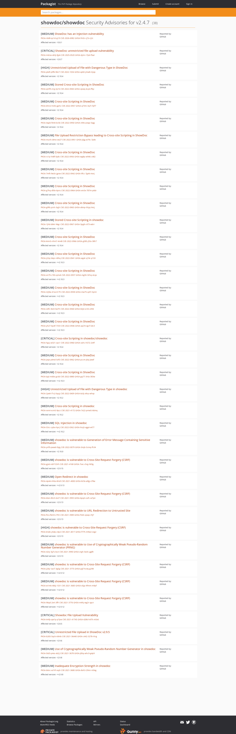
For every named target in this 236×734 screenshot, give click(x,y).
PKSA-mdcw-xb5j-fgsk (51, 55)
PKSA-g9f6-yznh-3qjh (50, 207)
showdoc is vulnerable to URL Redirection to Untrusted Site (92, 510)
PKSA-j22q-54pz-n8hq (51, 258)
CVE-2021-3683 (68, 585)
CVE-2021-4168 (66, 464)
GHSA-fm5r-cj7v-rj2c (84, 38)
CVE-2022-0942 (68, 173)
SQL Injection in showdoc (71, 423)
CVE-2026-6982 (67, 38)
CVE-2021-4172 (68, 410)
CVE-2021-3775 (67, 568)
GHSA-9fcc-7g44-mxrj (85, 173)
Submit (155, 4)
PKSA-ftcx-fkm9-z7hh (50, 515)
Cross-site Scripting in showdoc (75, 406)
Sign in (189, 4)
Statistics (71, 721)
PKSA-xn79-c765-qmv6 (51, 275)
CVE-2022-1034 (67, 72)
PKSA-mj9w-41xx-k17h (51, 292)
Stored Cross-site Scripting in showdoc (79, 220)
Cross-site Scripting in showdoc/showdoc (81, 338)
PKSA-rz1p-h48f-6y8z (50, 156)
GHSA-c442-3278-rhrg (87, 636)
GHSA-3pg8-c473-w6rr (85, 224)
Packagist (48, 4)
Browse (142, 4)
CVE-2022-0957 (68, 106)
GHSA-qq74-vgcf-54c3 (85, 325)
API (94, 721)
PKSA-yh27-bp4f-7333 (51, 325)
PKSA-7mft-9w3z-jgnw (51, 173)
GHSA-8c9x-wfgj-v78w (85, 481)
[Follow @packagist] (188, 722)
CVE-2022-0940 (67, 309)
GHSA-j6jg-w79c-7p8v (86, 139)
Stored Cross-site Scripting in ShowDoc (79, 84)
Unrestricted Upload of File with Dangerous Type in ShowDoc (89, 67)
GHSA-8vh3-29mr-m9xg (85, 670)
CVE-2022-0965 (67, 207)
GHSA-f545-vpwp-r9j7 (84, 515)
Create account (172, 4)
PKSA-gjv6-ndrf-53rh (50, 464)
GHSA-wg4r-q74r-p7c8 (85, 258)
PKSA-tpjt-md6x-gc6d (50, 376)
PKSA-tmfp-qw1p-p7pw (51, 619)
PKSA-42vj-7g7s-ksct (50, 551)
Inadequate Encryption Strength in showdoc (82, 666)
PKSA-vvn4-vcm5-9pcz (51, 410)
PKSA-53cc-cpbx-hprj (50, 427)
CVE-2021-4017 (68, 532)
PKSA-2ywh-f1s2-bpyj (50, 393)
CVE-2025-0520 (68, 55)
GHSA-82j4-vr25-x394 (84, 309)
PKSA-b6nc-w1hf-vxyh (51, 670)
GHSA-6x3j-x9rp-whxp (85, 393)
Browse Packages (74, 724)
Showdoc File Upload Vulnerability (76, 615)
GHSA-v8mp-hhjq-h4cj (85, 207)
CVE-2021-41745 (70, 619)
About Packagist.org (49, 721)
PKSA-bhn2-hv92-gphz (51, 106)
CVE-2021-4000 (68, 481)
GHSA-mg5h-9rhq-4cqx (86, 275)
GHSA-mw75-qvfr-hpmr (86, 292)
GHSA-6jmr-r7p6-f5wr (85, 55)
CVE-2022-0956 (67, 156)
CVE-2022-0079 (68, 447)
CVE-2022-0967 (67, 224)
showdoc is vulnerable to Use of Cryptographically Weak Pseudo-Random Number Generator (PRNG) (94, 546)
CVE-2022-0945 (67, 89)
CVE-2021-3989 (67, 515)
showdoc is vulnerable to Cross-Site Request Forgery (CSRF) (92, 460)
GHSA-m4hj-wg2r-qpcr (83, 602)
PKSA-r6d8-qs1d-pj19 (50, 38)
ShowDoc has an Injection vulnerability (79, 34)
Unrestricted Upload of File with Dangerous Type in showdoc (88, 389)
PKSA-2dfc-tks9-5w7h (50, 309)
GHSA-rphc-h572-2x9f (85, 342)
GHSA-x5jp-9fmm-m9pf (86, 585)
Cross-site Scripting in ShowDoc (75, 101)
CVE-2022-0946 (68, 325)
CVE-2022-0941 (68, 258)
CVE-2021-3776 (66, 602)
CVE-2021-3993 (67, 498)
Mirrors (96, 724)
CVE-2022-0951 (69, 139)
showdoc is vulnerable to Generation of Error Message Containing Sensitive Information (95, 441)
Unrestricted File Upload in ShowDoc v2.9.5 (82, 632)
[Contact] (182, 722)
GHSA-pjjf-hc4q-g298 (84, 568)
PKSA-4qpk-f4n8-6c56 (50, 122)
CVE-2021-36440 (69, 636)
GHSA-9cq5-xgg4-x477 (84, 427)
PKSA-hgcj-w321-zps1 (50, 342)
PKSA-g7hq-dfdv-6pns (51, 190)
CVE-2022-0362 (67, 427)
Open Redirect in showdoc (71, 477)
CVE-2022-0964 (68, 190)
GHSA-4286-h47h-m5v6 (88, 619)
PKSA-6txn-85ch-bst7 (50, 498)
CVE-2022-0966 (69, 241)
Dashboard (125, 724)
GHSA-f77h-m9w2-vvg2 (86, 532)
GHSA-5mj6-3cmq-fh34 (85, 447)
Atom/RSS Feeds (47, 724)
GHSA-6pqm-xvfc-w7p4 (84, 498)
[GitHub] (194, 722)
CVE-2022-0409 (67, 393)
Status (123, 721)
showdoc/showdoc (63, 22)
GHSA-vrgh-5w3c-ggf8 (83, 551)
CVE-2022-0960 (67, 342)
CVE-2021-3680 (68, 670)
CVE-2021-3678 (67, 653)
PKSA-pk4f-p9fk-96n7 (50, 72)
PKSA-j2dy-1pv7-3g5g (50, 568)
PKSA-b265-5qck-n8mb (51, 636)
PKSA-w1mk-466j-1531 (51, 585)
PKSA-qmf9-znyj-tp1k (50, 89)
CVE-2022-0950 (67, 122)
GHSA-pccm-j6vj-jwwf (84, 359)
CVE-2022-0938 (68, 292)
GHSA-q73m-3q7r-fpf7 (86, 106)
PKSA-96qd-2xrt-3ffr (50, 602)
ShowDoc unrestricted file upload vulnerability (84, 51)
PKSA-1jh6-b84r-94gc (50, 224)
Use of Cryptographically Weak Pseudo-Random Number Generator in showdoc (105, 649)
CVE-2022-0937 (68, 275)
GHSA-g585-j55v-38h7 (87, 241)
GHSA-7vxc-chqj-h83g (84, 464)
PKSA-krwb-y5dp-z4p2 (51, 532)
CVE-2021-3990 (66, 551)
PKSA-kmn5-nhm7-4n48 (51, 241)
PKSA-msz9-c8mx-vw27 (51, 139)
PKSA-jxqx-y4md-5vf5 (50, 359)
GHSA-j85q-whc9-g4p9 (84, 653)
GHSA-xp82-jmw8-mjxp (85, 72)
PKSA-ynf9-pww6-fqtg (51, 447)
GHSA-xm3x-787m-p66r (86, 190)
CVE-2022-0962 (67, 359)
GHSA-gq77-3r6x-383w (85, 376)
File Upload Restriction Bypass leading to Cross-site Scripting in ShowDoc (101, 135)
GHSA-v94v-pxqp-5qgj (85, 122)
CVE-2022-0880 (67, 376)
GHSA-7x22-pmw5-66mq (86, 410)
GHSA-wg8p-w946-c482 (84, 156)
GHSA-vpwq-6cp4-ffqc (84, 89)
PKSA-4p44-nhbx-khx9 (51, 481)
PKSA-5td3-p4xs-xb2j (50, 653)
